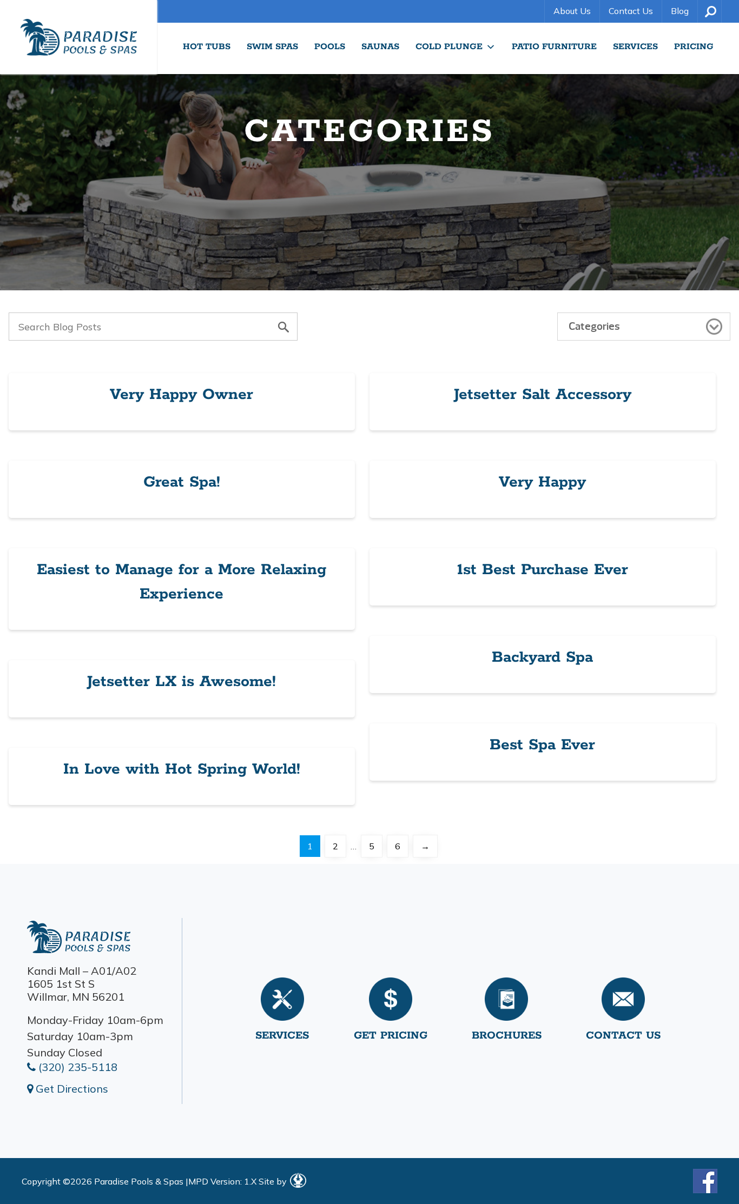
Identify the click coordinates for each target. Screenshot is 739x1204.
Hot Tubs (206, 46)
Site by (274, 1181)
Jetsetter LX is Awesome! (181, 681)
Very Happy (542, 482)
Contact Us (631, 10)
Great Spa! (181, 482)
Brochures (507, 1035)
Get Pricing (390, 1035)
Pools (329, 46)
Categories (594, 326)
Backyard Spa (542, 657)
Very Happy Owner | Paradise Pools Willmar (78, 37)
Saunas (380, 46)
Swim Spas (272, 46)
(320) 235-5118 (76, 1067)
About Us (572, 10)
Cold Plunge (449, 46)
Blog (680, 10)
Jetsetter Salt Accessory (542, 394)
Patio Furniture (554, 46)
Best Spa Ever (542, 745)
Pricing (694, 46)
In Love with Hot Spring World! (181, 769)
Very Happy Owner (181, 394)
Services (635, 46)
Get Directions (70, 1088)
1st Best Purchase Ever (542, 570)
